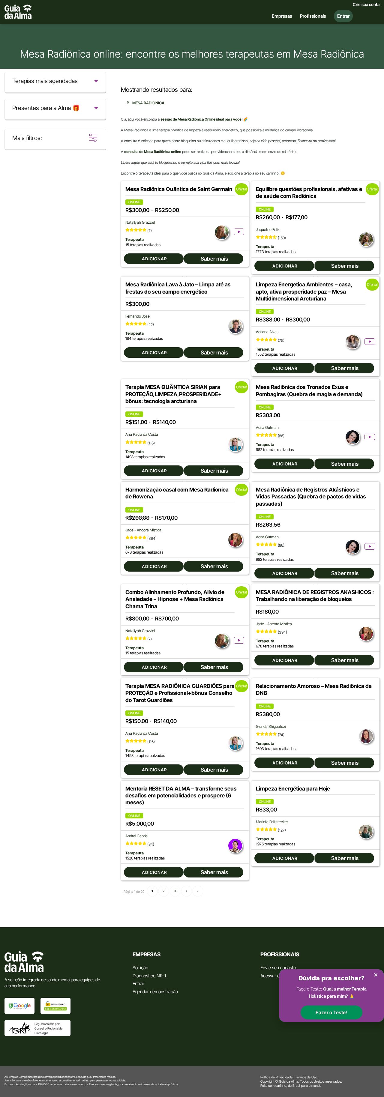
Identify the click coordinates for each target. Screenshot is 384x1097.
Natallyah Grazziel (140, 222)
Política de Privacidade (276, 1077)
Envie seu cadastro (278, 967)
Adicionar (154, 258)
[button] (331, 1012)
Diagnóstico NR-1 (149, 976)
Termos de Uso (306, 1077)
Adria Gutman (267, 427)
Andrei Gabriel (136, 836)
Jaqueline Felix (267, 229)
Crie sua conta (366, 4)
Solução (140, 967)
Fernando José (137, 316)
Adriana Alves (267, 332)
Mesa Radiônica (148, 102)
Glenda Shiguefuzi (271, 726)
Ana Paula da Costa (141, 434)
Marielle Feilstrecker (272, 822)
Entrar (138, 983)
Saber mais (214, 259)
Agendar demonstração (155, 991)
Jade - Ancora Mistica (143, 530)
